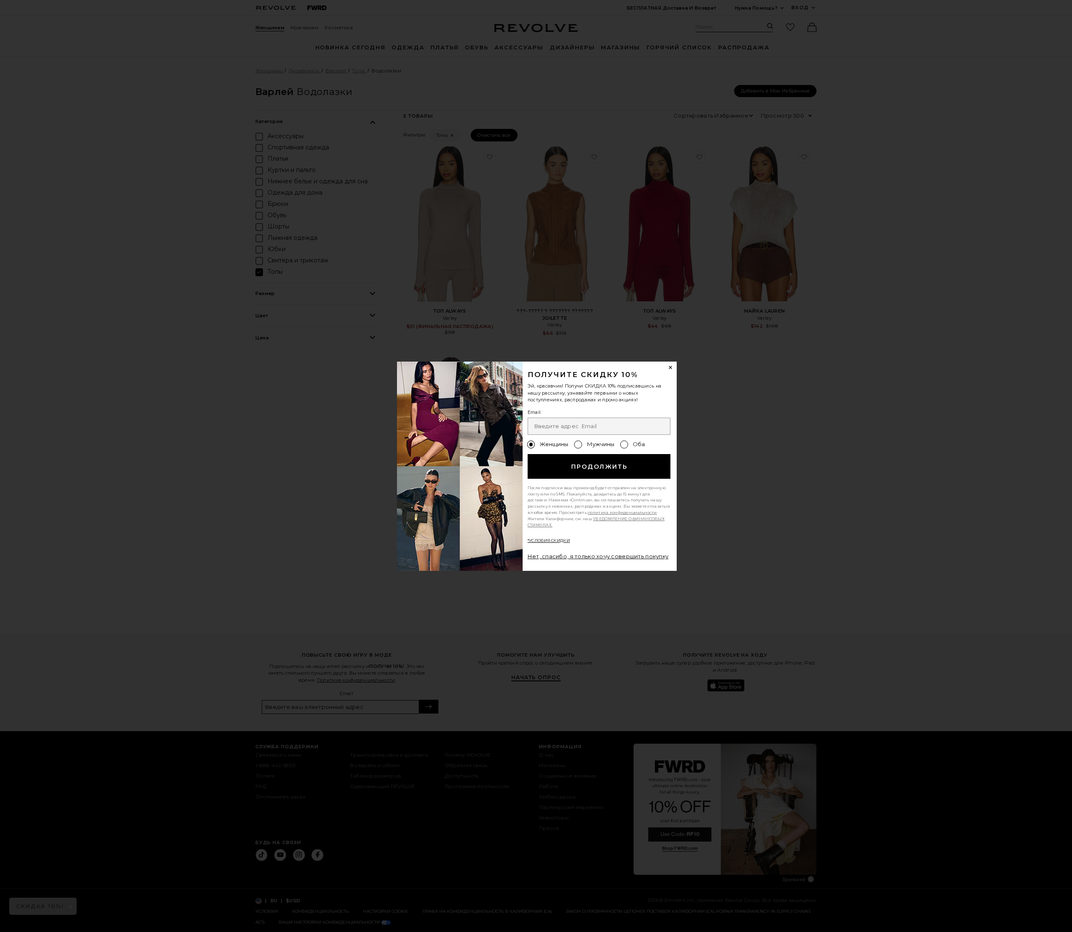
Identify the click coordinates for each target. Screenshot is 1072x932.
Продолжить (599, 466)
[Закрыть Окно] (671, 368)
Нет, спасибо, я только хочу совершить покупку (598, 556)
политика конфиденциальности (622, 512)
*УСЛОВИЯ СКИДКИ (549, 540)
